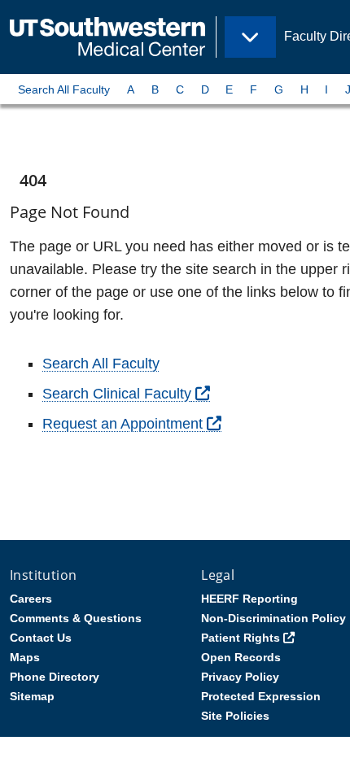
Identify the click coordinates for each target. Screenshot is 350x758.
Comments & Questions (76, 618)
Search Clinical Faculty (116, 394)
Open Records (241, 657)
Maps (25, 657)
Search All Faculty (64, 89)
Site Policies (235, 715)
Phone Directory (54, 676)
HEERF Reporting (249, 598)
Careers (31, 598)
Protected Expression (261, 696)
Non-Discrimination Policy (273, 618)
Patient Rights (240, 637)
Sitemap (32, 696)
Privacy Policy (240, 676)
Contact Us (41, 637)
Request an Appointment (122, 424)
